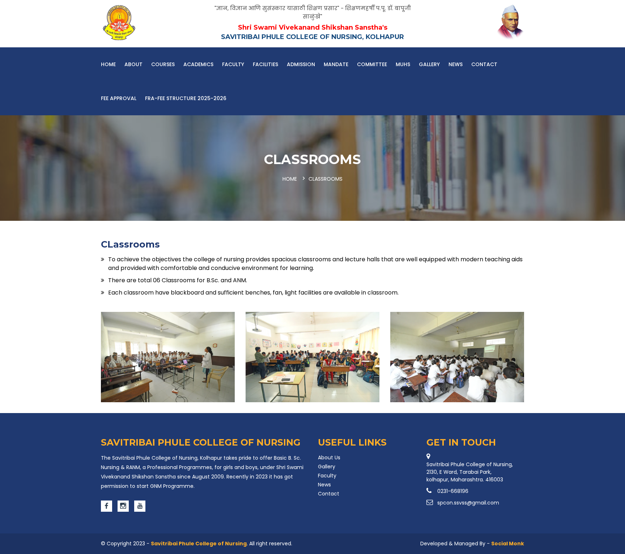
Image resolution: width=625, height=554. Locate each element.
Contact (484, 64)
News (455, 64)
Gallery (429, 64)
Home (108, 64)
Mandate (336, 64)
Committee (372, 64)
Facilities (265, 64)
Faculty (233, 64)
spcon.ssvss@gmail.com (468, 502)
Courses (163, 64)
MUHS (403, 64)
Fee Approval (118, 98)
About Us (329, 457)
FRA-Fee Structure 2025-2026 (185, 98)
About (133, 64)
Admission (301, 64)
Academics (198, 64)
